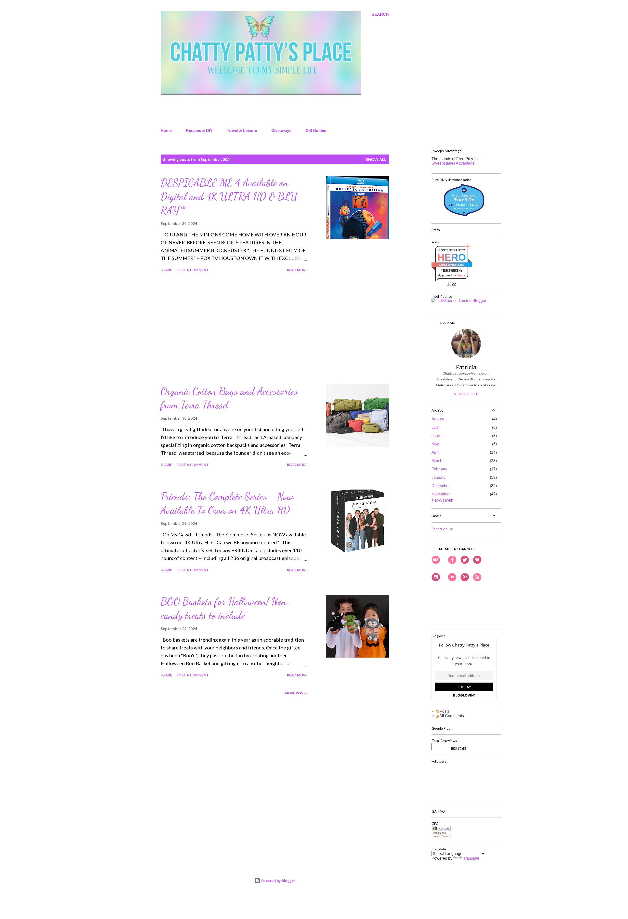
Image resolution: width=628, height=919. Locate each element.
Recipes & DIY (199, 131)
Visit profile (466, 394)
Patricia (466, 366)
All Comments (451, 716)
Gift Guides (316, 131)
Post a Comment (192, 270)
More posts (296, 693)
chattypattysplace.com (451, 264)
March (437, 461)
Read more (297, 270)
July (435, 427)
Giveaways (281, 131)
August (438, 419)
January (438, 477)
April (436, 452)
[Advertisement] (234, 329)
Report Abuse (442, 529)
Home (166, 131)
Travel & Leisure (242, 131)
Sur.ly (461, 275)
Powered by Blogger (277, 880)
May (435, 444)
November (441, 494)
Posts (444, 711)
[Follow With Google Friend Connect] (441, 836)
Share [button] (166, 270)
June (436, 436)
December (441, 486)
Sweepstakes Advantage (453, 163)
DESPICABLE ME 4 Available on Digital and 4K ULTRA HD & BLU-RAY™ (231, 196)
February (439, 469)
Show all (376, 159)
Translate (471, 858)
